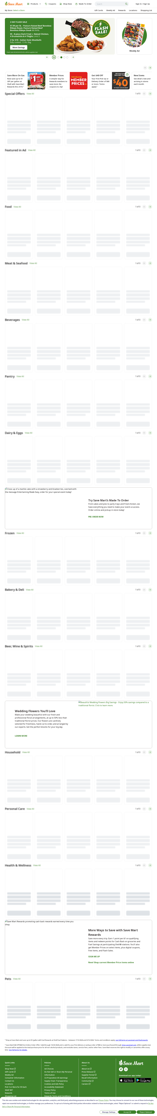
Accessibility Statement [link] (54, 1063)
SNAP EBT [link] (9, 1066)
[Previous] (145, 68)
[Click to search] (126, 4)
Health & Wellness (18, 840)
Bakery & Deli (14, 605)
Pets (8, 955)
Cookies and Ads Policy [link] (54, 1060)
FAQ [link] (6, 1078)
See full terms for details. (18, 1026)
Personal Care (15, 781)
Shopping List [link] (10, 1072)
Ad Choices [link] (49, 1045)
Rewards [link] (8, 1069)
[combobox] (112, 3)
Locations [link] (9, 1060)
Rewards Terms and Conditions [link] (57, 1072)
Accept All (127, 1112)
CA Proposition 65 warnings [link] (56, 1054)
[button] (19, 123)
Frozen (10, 549)
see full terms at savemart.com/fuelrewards (132, 1016)
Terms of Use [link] (49, 1069)
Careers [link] (85, 1060)
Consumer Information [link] (14, 1054)
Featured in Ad (15, 154)
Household (12, 723)
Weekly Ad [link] (9, 1051)
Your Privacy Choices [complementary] (58, 1076)
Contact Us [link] (9, 1057)
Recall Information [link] (90, 1054)
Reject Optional (146, 1112)
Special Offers (15, 96)
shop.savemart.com (129, 1021)
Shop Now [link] (9, 1045)
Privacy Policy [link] (50, 1066)
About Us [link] (85, 1045)
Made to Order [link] (11, 1075)
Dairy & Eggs (14, 447)
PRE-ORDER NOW (96, 530)
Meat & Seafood (16, 271)
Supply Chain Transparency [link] (56, 1057)
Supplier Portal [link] (88, 1051)
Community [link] (86, 1057)
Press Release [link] (87, 1048)
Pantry (10, 388)
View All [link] (30, 96)
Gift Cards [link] (9, 1048)
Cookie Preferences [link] (68, 1076)
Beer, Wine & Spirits (19, 615)
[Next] (150, 68)
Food (8, 212)
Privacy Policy (104, 1100)
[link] (14, 4)
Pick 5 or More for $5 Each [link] (16, 1063)
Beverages (12, 329)
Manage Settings (108, 1112)
